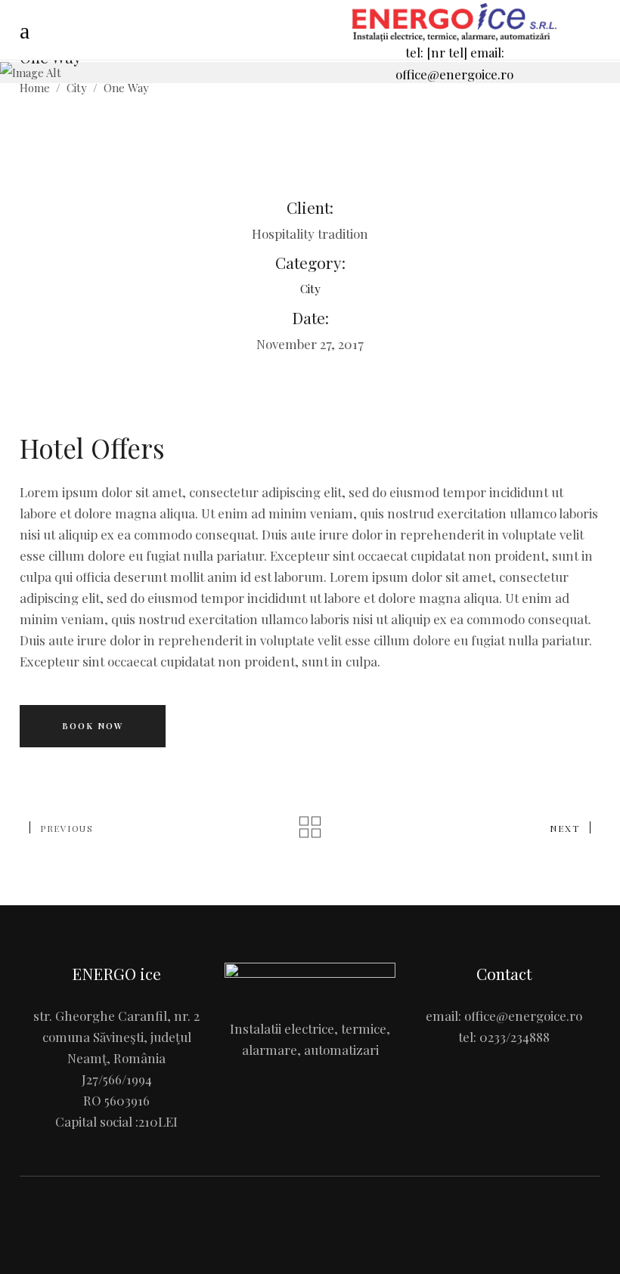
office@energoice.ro (523, 1015)
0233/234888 (514, 1036)
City (77, 88)
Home (35, 88)
